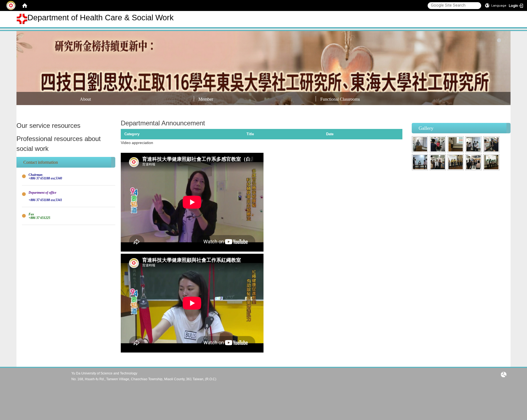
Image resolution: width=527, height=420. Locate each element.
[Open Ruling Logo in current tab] (503, 374)
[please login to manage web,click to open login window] (11, 5)
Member (205, 99)
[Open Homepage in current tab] (25, 5)
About (85, 99)
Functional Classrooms (340, 99)
